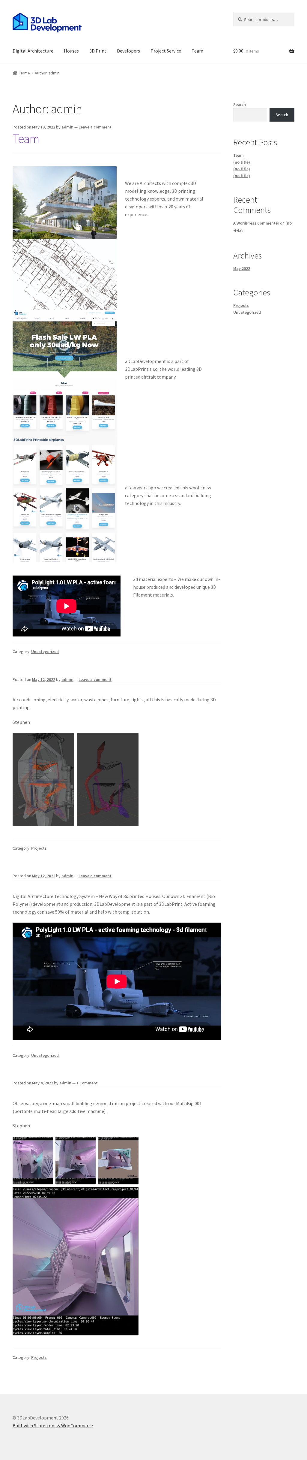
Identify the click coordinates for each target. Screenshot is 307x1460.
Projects (39, 848)
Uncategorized (45, 651)
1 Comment (87, 1083)
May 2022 (241, 268)
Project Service (166, 51)
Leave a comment (95, 127)
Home (24, 73)
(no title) (241, 162)
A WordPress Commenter (256, 223)
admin (67, 127)
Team (197, 51)
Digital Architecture (33, 51)
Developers (128, 51)
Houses (71, 51)
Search (239, 104)
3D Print (97, 51)
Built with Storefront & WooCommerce (53, 1425)
